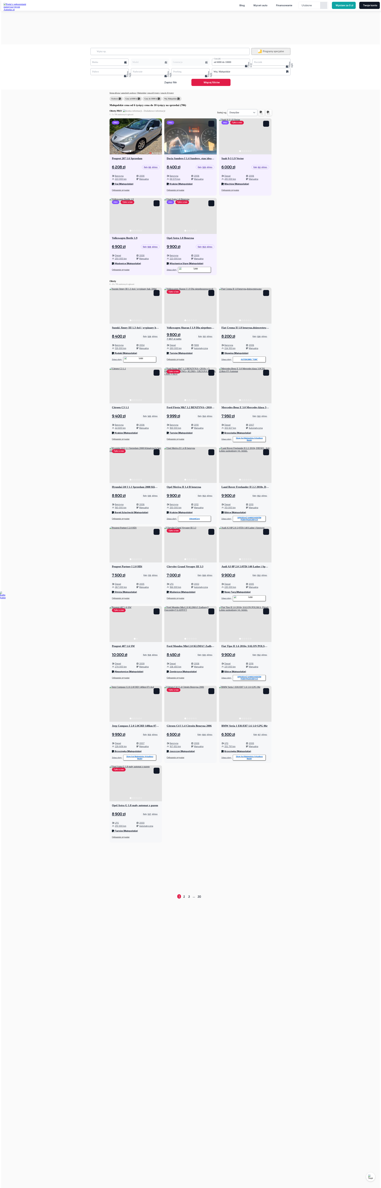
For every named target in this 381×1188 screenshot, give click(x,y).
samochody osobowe (128, 93)
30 (199, 896)
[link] (150, 167)
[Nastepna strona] (269, 896)
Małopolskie (142, 93)
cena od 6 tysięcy (153, 93)
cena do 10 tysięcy (167, 93)
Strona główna (115, 93)
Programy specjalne (273, 51)
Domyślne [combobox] (234, 112)
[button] (109, 62)
